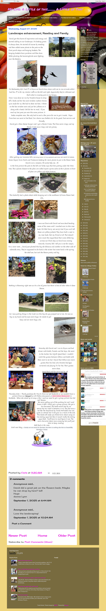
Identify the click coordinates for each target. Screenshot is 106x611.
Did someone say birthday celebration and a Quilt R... (90, 194)
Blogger (66, 605)
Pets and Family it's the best (90, 181)
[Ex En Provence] (83, 351)
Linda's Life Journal (87, 295)
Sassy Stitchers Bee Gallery (49, 17)
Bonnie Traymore (89, 389)
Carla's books (84, 341)
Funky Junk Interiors (87, 290)
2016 (84, 243)
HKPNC (56, 605)
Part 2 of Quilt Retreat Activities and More (90, 190)
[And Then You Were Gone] (89, 356)
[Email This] (53, 473)
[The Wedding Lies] (89, 346)
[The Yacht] (92, 346)
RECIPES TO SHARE (15, 21)
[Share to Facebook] (58, 473)
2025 (84, 166)
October (86, 173)
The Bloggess (85, 306)
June (85, 206)
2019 (84, 236)
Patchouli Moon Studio (88, 279)
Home (10, 17)
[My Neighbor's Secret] (86, 361)
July (85, 204)
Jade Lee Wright (88, 395)
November (87, 171)
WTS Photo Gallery (84, 17)
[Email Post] (48, 472)
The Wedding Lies (89, 394)
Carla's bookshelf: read (93, 371)
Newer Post (18, 535)
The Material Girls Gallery (68, 17)
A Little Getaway (89, 388)
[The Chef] (86, 351)
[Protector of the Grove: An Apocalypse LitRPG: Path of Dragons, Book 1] (83, 361)
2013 (84, 251)
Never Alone (88, 374)
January (86, 219)
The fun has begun (23, 595)
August (86, 178)
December (87, 168)
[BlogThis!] (54, 473)
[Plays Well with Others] (89, 361)
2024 (84, 223)
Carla (90, 30)
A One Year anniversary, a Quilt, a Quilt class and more (32, 578)
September (87, 176)
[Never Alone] (83, 346)
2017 (84, 241)
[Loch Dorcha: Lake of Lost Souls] (92, 361)
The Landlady (88, 407)
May (85, 209)
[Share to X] (56, 473)
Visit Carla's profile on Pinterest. (89, 262)
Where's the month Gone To (25, 560)
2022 (84, 228)
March (86, 214)
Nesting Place (86, 321)
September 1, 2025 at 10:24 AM (33, 517)
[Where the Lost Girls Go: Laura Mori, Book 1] (92, 351)
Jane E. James (88, 408)
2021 (84, 230)
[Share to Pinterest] (59, 473)
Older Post (66, 535)
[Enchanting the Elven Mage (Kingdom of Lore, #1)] (92, 356)
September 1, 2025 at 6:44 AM (32, 500)
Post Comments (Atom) (38, 542)
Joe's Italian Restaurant (61, 396)
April (85, 212)
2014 (84, 249)
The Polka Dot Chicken (88, 310)
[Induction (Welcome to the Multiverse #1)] (89, 351)
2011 (84, 256)
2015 (84, 246)
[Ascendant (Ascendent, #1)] (96, 356)
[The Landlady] (96, 346)
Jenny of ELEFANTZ (87, 325)
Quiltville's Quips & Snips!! (89, 268)
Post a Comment (21, 523)
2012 (84, 254)
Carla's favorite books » (92, 365)
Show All (96, 336)
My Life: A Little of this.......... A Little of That (45, 9)
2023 (84, 225)
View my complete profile (87, 56)
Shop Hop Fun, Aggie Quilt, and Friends (28, 586)
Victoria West (88, 375)
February (86, 217)
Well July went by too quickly (89, 200)
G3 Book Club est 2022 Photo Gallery (26, 17)
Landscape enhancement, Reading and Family (90, 185)
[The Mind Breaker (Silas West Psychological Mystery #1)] (83, 356)
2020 (84, 233)
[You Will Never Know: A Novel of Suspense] (96, 351)
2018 (84, 238)
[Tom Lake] (86, 356)
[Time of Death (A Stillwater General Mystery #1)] (96, 361)
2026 (84, 163)
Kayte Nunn (88, 402)
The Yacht (87, 400)
